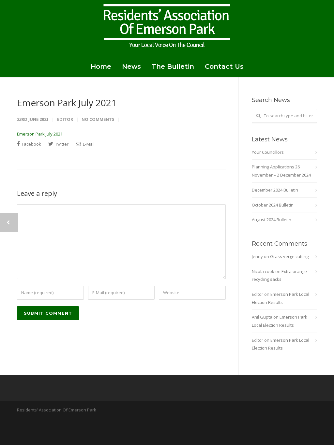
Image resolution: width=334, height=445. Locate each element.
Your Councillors (268, 152)
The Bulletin (173, 66)
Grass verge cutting (289, 256)
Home (101, 66)
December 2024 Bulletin (275, 190)
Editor (65, 119)
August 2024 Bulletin (271, 220)
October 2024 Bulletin (273, 205)
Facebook (31, 144)
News (131, 66)
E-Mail (88, 144)
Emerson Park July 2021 (66, 102)
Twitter (61, 144)
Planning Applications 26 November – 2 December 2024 (281, 171)
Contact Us (224, 66)
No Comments (98, 119)
